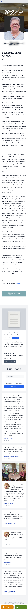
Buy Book (15, 338)
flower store (19, 283)
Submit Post (14, 386)
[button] (14, 472)
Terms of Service (18, 603)
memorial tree (20, 281)
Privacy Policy (10, 603)
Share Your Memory (10, 361)
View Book (7, 338)
